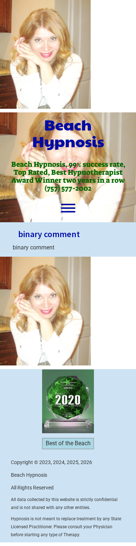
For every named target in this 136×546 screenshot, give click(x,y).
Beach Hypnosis (68, 132)
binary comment (49, 234)
